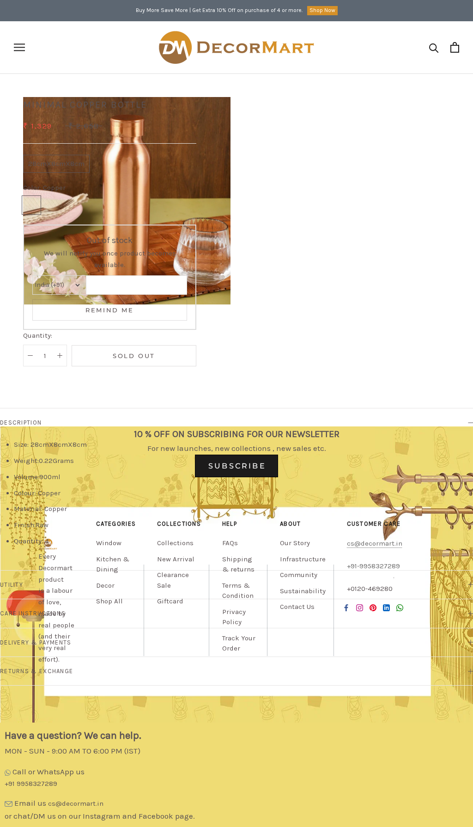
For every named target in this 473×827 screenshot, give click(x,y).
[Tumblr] (399, 608)
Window (108, 543)
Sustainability (303, 591)
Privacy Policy (234, 617)
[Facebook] (346, 608)
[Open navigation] (19, 47)
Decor (105, 585)
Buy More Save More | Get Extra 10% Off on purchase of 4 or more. (219, 10)
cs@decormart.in (75, 803)
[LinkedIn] (386, 608)
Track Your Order (238, 643)
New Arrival (175, 559)
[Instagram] (359, 608)
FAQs (230, 543)
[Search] (434, 47)
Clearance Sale (173, 580)
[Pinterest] (373, 608)
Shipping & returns (238, 564)
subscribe (237, 466)
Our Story (295, 543)
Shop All (109, 601)
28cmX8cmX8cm (56, 163)
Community (298, 575)
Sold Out (134, 355)
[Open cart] (454, 47)
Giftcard (170, 601)
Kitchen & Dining (112, 564)
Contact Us (297, 606)
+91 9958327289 (31, 783)
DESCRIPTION (21, 422)
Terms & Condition (238, 590)
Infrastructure (303, 559)
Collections (175, 543)
